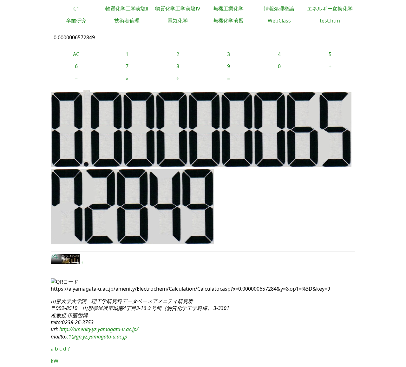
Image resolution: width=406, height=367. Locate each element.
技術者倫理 (127, 20)
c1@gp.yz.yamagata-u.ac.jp (96, 336)
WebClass (279, 20)
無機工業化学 (228, 8)
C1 (76, 8)
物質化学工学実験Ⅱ (126, 8)
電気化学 (177, 20)
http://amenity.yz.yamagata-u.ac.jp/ (98, 329)
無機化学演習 (228, 20)
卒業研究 (76, 20)
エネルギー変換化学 (330, 8)
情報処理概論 (279, 8)
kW (54, 360)
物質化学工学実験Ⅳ (177, 8)
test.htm (330, 20)
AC (76, 54)
